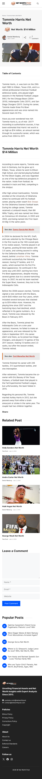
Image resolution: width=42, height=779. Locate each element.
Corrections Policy (9, 721)
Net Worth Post (24, 770)
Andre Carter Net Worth (12, 477)
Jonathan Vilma (23, 256)
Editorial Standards (9, 744)
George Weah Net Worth (13, 536)
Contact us (6, 740)
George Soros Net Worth (18, 642)
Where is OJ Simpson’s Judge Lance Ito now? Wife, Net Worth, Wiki (23, 650)
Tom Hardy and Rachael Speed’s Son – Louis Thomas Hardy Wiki (23, 658)
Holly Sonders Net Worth (13, 448)
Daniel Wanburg (13, 37)
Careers (5, 747)
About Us (6, 737)
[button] (38, 4)
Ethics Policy (7, 714)
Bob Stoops (33, 202)
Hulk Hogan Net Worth (12, 506)
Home (4, 15)
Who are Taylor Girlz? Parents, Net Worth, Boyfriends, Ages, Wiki (22, 666)
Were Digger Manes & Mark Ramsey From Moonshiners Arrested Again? (23, 634)
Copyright (6, 725)
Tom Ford (5, 451)
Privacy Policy (7, 718)
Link (31, 36)
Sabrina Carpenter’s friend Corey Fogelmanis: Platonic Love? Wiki (22, 626)
